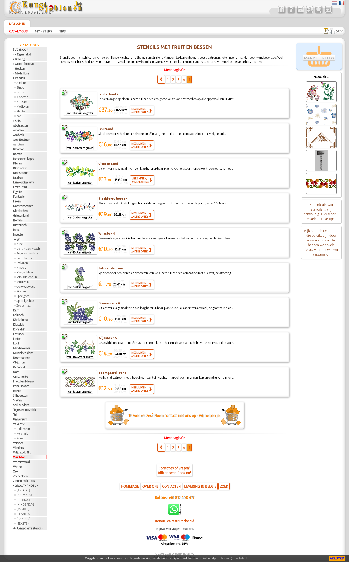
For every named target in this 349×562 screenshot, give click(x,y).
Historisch (20, 225)
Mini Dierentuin (26, 277)
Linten (17, 338)
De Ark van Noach (28, 248)
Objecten (19, 362)
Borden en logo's (23, 158)
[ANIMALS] (24, 495)
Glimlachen (20, 210)
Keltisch (18, 315)
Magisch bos (24, 272)
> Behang (19, 59)
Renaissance (21, 386)
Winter (17, 466)
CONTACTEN (171, 486)
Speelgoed (22, 296)
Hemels (18, 220)
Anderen (21, 83)
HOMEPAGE (130, 486)
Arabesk (18, 135)
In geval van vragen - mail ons (175, 528)
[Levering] (309, 13)
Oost (16, 372)
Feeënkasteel (24, 258)
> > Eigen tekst (22, 54)
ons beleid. (240, 558)
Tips (62, 31)
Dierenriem (20, 168)
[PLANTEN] (23, 514)
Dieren (17, 163)
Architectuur (21, 139)
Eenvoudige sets (23, 182)
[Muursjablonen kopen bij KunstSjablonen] (281, 13)
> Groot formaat (23, 64)
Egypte (17, 192)
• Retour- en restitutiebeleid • (174, 520)
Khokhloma (20, 319)
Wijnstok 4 (106, 233)
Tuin (15, 414)
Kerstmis (22, 433)
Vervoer (18, 443)
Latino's (18, 334)
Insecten (18, 234)
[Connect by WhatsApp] (174, 514)
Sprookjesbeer (25, 301)
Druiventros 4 (109, 303)
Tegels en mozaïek (24, 410)
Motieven (22, 106)
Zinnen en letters (24, 481)
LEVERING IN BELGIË (200, 486)
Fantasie (18, 196)
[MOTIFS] (22, 509)
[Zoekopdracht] (318, 13)
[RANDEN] (23, 519)
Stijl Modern (21, 405)
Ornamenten (21, 376)
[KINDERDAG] (26, 504)
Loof (16, 343)
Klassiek (21, 102)
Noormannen (21, 357)
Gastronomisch (23, 206)
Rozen (17, 391)
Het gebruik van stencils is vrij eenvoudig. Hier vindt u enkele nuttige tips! (321, 211)
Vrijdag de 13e (22, 452)
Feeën (17, 201)
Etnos (20, 87)
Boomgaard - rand (112, 372)
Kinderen (22, 97)
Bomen (17, 154)
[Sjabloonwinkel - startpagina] (45, 13)
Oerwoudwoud (25, 286)
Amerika (18, 130)
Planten (21, 111)
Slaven (17, 400)
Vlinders (18, 447)
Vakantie (19, 424)
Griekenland (21, 215)
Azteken (18, 144)
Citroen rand (108, 163)
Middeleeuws (21, 348)
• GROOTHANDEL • (25, 485)
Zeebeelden (20, 476)
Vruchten (19, 457)
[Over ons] (291, 13)
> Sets (17, 120)
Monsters (43, 31)
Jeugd (16, 239)
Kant (16, 310)
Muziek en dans (23, 353)
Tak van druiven (110, 268)
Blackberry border (112, 198)
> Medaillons (21, 73)
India (16, 229)
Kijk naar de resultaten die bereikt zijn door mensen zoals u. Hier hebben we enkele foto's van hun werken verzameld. (321, 242)
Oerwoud (19, 367)
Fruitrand (105, 129)
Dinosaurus (20, 173)
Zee (18, 116)
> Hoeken (19, 68)
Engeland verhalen (28, 253)
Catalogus (18, 31)
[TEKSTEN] (23, 523)
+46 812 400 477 (181, 497)
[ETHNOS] (23, 500)
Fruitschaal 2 (108, 94)
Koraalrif (19, 329)
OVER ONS (150, 486)
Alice (19, 244)
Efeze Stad (20, 187)
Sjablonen (17, 23)
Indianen (22, 263)
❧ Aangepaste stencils (28, 528)
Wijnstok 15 (107, 337)
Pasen (20, 438)
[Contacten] (300, 13)
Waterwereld (21, 462)
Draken (18, 177)
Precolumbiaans (23, 381)
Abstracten (20, 125)
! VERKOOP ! (21, 49)
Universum (20, 419)
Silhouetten (20, 395)
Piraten (21, 291)
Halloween (23, 428)
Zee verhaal (23, 305)
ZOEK (224, 486)
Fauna (20, 92)
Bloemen (18, 149)
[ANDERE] (23, 490)
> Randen (19, 78)
